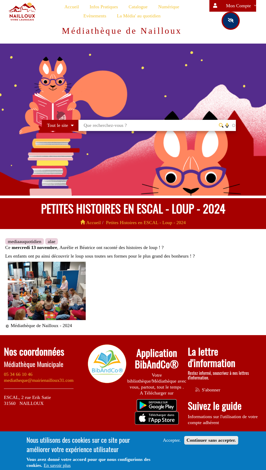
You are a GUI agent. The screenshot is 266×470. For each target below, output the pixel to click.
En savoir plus (57, 465)
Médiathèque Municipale (33, 364)
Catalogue (138, 6)
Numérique (168, 6)
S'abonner (210, 389)
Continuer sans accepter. (211, 440)
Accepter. (172, 440)
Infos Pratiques (104, 6)
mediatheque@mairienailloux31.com (39, 380)
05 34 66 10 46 (18, 374)
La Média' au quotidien (139, 15)
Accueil (71, 6)
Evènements (94, 15)
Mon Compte (239, 5)
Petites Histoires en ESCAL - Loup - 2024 (146, 222)
